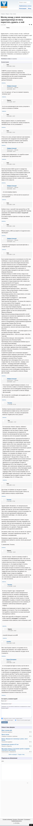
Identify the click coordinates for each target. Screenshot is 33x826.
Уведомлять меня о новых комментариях (12, 718)
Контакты (15, 819)
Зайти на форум (13, 754)
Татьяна (9, 402)
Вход (29, 8)
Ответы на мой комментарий (23, 720)
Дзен (3, 761)
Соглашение (27, 819)
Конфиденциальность (17, 820)
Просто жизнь (5, 734)
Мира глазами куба (7, 730)
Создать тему (21, 754)
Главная (3, 13)
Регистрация (22, 8)
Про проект (20, 819)
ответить (4, 83)
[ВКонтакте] (29, 24)
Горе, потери (13, 13)
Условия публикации (7, 819)
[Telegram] (31, 24)
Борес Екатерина (11, 659)
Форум (7, 13)
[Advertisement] (16, 798)
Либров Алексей (11, 86)
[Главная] (4, 5)
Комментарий (5, 708)
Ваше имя (4, 700)
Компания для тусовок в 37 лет (10, 744)
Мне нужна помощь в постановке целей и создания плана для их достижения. (15, 749)
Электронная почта (6, 703)
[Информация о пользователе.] (2, 86)
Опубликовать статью (25, 5)
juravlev (9, 641)
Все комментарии (9, 720)
